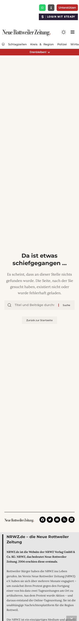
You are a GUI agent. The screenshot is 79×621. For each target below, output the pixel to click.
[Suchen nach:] (34, 305)
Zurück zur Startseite (39, 320)
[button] (39, 52)
